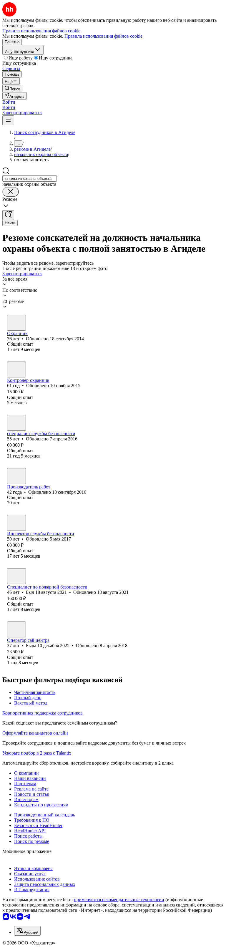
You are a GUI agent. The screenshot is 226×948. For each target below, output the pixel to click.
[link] (12, 88)
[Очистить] (10, 192)
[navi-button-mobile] (8, 120)
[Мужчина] (16, 423)
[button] (8, 102)
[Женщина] (16, 323)
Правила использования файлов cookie (103, 36)
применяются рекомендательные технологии (119, 899)
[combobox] (29, 178)
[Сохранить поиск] (8, 215)
